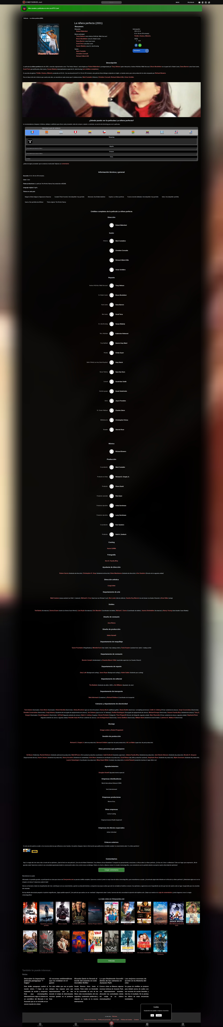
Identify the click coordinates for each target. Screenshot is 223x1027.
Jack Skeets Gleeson (161, 755)
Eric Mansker (97, 610)
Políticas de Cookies (126, 1019)
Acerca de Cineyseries (90, 1019)
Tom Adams (28, 710)
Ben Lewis (112, 598)
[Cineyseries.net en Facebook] (202, 2)
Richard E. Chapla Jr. (77, 742)
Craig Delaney (50, 712)
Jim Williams (118, 685)
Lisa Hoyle (81, 610)
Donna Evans (54, 610)
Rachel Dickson (45, 755)
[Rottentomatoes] (25, 851)
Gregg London (105, 730)
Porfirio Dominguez (118, 712)
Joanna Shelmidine (148, 610)
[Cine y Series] (32, 3)
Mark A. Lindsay (86, 715)
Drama (142, 36)
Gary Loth (83, 672)
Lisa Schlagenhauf (103, 717)
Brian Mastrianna (116, 573)
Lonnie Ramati (129, 760)
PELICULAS (191, 2)
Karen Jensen (42, 757)
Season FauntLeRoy (174, 712)
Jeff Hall (60, 715)
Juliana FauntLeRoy (132, 755)
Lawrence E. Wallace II (167, 717)
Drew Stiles (164, 598)
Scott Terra (79, 43)
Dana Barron (80, 41)
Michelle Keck (97, 648)
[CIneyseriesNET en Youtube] (199, 2)
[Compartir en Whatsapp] (140, 45)
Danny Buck (104, 710)
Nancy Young (167, 610)
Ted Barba (38, 610)
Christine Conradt (82, 53)
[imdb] (34, 851)
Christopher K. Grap (89, 573)
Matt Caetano (54, 598)
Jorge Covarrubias (185, 710)
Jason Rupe (103, 672)
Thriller (136, 36)
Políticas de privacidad (104, 1019)
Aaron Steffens (122, 717)
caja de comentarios (165, 892)
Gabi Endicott (107, 755)
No (152, 1015)
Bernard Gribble (102, 742)
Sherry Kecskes (68, 757)
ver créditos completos (90, 69)
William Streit (139, 717)
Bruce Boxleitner (81, 38)
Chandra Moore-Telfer (109, 660)
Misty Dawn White (102, 760)
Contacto (136, 1019)
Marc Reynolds (155, 715)
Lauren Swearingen (72, 760)
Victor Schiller (129, 77)
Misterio (148, 36)
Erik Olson (92, 757)
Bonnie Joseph (87, 660)
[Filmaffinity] (28, 851)
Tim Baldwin (93, 685)
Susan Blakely (81, 46)
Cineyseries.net (68, 879)
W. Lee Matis (131, 742)
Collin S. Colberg (155, 710)
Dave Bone (44, 710)
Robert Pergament (117, 730)
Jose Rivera (111, 623)
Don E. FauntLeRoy (111, 561)
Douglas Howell (104, 772)
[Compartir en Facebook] (136, 45)
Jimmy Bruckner (78, 710)
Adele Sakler (125, 672)
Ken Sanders (141, 573)
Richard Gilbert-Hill (82, 56)
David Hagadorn (43, 715)
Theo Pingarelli (121, 715)
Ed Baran (30, 755)
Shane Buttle (124, 710)
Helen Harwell (111, 635)
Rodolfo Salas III (73, 717)
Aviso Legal (116, 1019)
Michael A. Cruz (86, 598)
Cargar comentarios (111, 870)
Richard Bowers (160, 73)
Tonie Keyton (125, 648)
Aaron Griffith (111, 548)
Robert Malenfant (82, 31)
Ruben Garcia (63, 573)
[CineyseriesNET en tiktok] (209, 2)
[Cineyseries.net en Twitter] (206, 2)
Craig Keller (111, 585)
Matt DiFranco (76, 755)
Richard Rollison (112, 697)
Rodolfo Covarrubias (30, 712)
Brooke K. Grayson (190, 755)
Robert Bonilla (60, 710)
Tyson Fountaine (77, 648)
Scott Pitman (124, 757)
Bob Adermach (94, 697)
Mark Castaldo (81, 51)
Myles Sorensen (179, 757)
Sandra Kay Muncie (132, 598)
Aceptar (159, 1015)
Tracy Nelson (80, 36)
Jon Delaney (92, 712)
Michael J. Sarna (121, 610)
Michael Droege (154, 712)
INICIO (177, 2)
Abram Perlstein (103, 715)
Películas (111, 961)
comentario (65, 163)
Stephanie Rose (192, 715)
